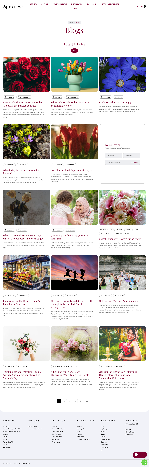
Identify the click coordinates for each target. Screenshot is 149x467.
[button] (77, 4)
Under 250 (129, 434)
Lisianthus (104, 447)
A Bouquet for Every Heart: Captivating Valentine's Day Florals (70, 373)
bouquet (103, 230)
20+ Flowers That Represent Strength (71, 170)
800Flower (12, 463)
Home (71, 22)
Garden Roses (105, 439)
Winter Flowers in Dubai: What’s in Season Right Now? (70, 104)
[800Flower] (14, 6)
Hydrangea (104, 429)
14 (81, 401)
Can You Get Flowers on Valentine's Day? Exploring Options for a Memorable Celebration (118, 375)
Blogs (5, 439)
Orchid (103, 437)
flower (119, 230)
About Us (6, 426)
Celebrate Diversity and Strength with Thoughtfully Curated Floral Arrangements (71, 304)
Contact (5, 434)
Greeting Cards (82, 429)
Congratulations (57, 437)
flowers (128, 230)
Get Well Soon (56, 434)
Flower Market (130, 432)
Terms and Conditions (35, 429)
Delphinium (104, 442)
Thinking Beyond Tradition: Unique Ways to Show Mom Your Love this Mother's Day (22, 375)
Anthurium (104, 444)
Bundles (128, 429)
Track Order (7, 447)
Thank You (55, 439)
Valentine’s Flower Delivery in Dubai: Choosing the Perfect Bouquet (23, 104)
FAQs (5, 444)
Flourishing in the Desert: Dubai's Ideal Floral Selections (21, 302)
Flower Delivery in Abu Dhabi (12, 429)
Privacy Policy (32, 426)
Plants (79, 431)
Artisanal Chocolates (83, 439)
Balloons (79, 426)
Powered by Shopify (24, 463)
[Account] (137, 6)
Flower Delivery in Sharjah (11, 431)
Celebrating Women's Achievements (118, 300)
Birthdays (55, 426)
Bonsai (103, 431)
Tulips (103, 434)
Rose (102, 426)
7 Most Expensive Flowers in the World (120, 238)
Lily (102, 450)
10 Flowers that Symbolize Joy (115, 102)
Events (5, 437)
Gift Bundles (81, 437)
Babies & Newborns (58, 429)
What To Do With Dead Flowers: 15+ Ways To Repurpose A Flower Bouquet (23, 237)
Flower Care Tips (8, 442)
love (136, 230)
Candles (79, 434)
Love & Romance (57, 431)
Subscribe (134, 162)
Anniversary (56, 442)
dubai (112, 230)
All (74, 50)
